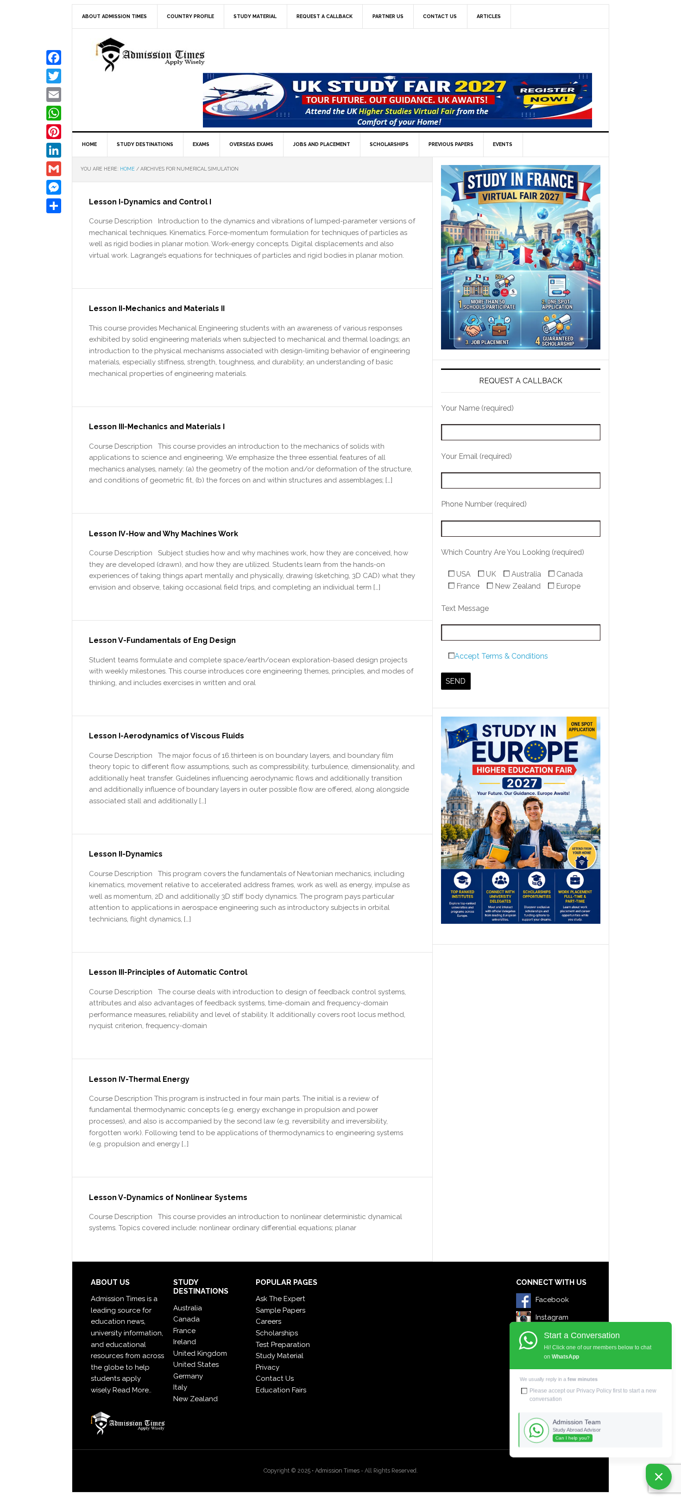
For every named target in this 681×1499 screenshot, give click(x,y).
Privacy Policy (594, 1390)
